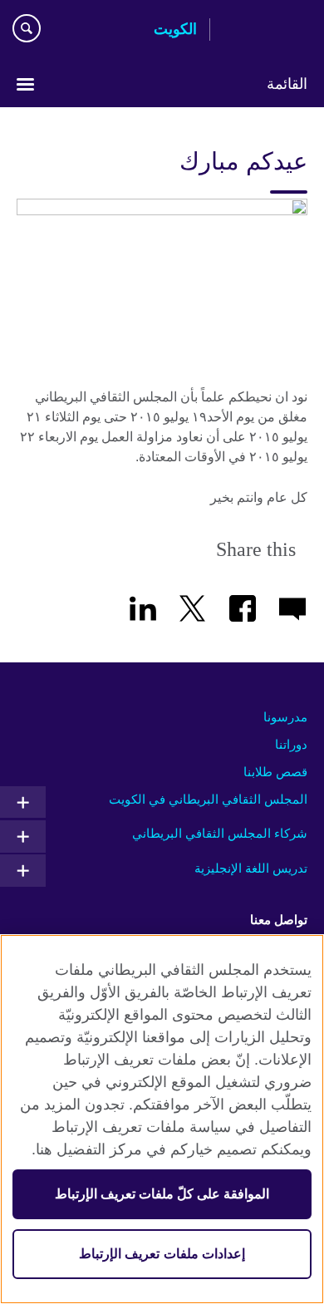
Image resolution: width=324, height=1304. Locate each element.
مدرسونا (285, 717)
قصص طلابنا (275, 772)
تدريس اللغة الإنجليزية (250, 868)
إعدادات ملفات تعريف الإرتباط (161, 1254)
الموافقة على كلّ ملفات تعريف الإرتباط (162, 1194)
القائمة (287, 84)
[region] (162, 1119)
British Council (265, 30)
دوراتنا (291, 744)
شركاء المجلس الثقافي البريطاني (219, 833)
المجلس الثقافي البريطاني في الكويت (208, 799)
